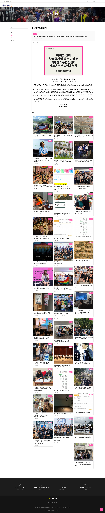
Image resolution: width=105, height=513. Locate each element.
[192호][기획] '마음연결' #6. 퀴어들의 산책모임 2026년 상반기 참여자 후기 (83, 388)
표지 (12, 32)
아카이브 (61, 5)
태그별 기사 (13, 37)
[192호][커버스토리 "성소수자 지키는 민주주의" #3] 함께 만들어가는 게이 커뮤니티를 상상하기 (82, 312)
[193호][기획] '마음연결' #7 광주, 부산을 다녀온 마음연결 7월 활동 (42, 212)
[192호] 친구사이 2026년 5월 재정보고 (62, 390)
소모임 (19, 43)
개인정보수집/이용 (50, 505)
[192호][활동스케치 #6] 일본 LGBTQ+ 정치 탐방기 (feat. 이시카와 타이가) (42, 363)
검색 (102, 1)
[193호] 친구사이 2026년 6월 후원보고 (62, 238)
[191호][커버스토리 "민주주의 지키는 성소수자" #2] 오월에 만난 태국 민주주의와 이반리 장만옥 (63, 439)
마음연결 (11, 27)
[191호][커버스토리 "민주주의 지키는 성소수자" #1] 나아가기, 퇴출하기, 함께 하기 (83, 437)
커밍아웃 (50, 5)
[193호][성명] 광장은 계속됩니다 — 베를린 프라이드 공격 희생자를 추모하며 (43, 262)
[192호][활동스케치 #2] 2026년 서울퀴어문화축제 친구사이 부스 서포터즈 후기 (63, 315)
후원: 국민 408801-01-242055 (6, 1)
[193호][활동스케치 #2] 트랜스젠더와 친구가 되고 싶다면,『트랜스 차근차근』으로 (62, 188)
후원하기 (64, 505)
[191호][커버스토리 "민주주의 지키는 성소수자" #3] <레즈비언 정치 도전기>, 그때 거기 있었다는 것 (42, 442)
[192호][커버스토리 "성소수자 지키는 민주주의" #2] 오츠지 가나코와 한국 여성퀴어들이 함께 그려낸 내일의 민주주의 (63, 288)
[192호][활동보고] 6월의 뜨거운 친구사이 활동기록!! (83, 286)
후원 (55, 5)
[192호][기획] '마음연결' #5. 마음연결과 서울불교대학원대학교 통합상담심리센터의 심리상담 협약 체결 (43, 389)
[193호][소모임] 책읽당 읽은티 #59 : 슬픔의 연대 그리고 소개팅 (62, 213)
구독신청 (12, 40)
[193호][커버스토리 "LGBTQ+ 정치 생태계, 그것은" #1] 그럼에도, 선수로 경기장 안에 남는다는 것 (43, 160)
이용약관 (35, 505)
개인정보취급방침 (42, 505)
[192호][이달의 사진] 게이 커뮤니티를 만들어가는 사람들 (62, 262)
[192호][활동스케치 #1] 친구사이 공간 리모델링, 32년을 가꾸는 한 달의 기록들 (42, 312)
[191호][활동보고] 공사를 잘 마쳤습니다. (62, 414)
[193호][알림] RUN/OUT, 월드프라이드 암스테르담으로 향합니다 (83, 261)
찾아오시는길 (58, 505)
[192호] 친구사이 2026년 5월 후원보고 (83, 412)
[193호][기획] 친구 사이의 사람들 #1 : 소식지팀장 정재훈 (83, 212)
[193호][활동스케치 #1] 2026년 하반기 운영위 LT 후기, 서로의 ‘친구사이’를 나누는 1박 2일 (43, 186)
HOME (46, 16)
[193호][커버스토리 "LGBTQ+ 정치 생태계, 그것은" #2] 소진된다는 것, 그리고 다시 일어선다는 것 (63, 161)
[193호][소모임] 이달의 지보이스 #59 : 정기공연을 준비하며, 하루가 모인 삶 (42, 237)
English (87, 1)
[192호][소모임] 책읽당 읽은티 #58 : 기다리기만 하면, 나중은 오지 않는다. (82, 363)
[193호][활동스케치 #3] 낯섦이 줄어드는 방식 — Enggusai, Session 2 (83, 187)
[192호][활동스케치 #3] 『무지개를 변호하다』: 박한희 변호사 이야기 (41, 337)
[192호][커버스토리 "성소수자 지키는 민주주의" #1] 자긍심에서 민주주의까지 (42, 287)
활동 (39, 5)
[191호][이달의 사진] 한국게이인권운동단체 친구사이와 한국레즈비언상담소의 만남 (41, 415)
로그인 (94, 1)
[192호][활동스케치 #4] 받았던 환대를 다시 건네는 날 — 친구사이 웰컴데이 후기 (84, 337)
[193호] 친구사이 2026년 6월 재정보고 (83, 237)
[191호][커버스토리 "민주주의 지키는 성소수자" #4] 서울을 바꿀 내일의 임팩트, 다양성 (83, 464)
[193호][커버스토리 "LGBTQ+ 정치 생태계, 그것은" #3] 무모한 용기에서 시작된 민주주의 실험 (84, 161)
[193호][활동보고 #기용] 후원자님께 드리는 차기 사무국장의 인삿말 (84, 135)
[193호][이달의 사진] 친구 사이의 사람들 (42, 135)
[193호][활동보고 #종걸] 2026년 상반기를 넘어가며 (63, 135)
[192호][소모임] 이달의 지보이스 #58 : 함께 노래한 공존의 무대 (62, 365)
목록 (34, 112)
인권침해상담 (68, 5)
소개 (35, 5)
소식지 (53, 16)
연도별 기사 (58, 16)
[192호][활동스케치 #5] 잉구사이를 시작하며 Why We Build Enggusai (61, 340)
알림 (44, 5)
